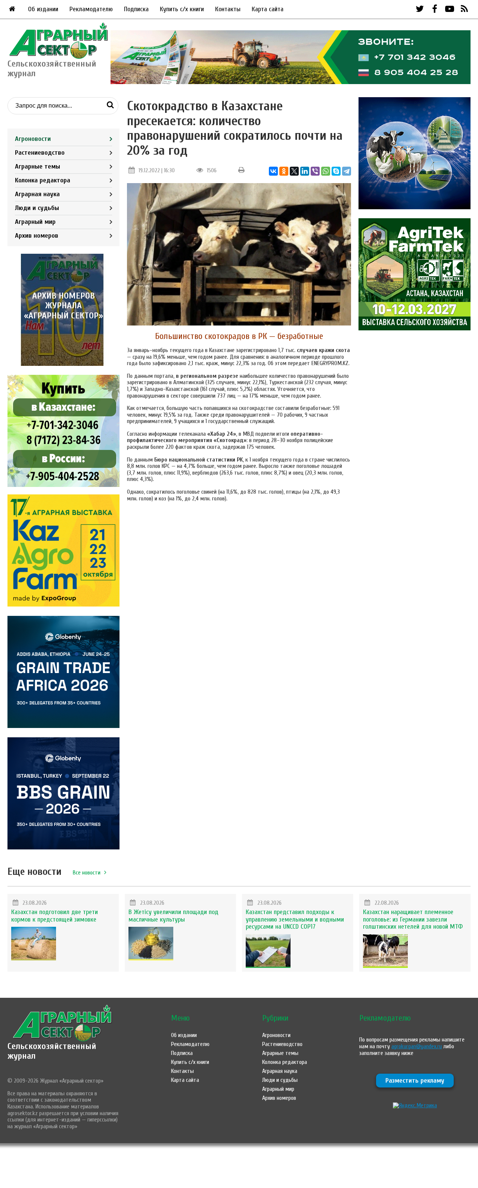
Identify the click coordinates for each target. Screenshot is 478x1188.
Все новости (86, 872)
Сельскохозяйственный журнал (51, 1051)
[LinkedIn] (304, 171)
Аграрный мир (35, 222)
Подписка (136, 9)
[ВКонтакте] (273, 171)
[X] (294, 171)
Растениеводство (40, 153)
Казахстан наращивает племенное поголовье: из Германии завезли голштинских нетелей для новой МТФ (413, 919)
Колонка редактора (42, 180)
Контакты (227, 9)
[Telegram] (346, 171)
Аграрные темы (37, 166)
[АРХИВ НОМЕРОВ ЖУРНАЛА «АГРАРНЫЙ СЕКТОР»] (63, 364)
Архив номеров (36, 236)
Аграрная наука (37, 194)
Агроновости (33, 139)
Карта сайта (267, 9)
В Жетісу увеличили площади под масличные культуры (173, 915)
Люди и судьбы (37, 208)
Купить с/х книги (182, 9)
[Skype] (336, 171)
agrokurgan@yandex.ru (416, 1046)
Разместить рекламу (414, 1080)
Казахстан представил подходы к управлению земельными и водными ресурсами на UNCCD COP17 (295, 919)
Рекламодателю (91, 9)
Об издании (43, 9)
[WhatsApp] (325, 171)
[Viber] (315, 171)
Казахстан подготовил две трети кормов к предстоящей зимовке (54, 915)
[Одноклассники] (283, 171)
